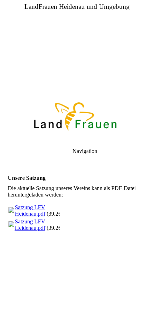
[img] (76, 49)
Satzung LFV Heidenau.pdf (30, 210)
